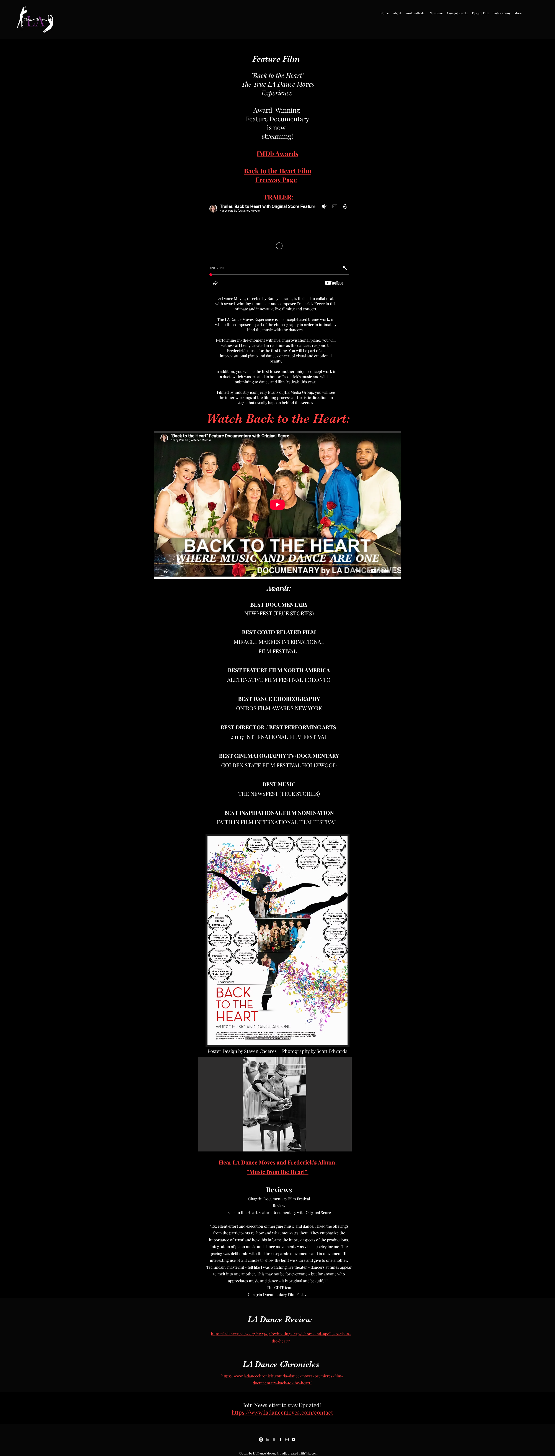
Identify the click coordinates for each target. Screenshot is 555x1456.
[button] (397, 13)
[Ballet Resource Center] (261, 1439)
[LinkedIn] (267, 1439)
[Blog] (274, 1439)
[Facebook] (280, 1439)
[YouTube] (293, 1439)
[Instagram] (287, 1439)
